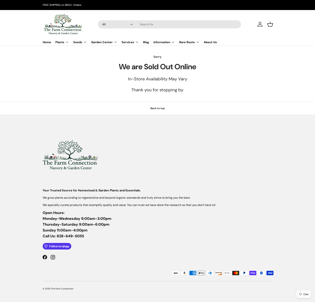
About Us (210, 42)
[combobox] (169, 24)
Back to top (157, 108)
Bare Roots (187, 42)
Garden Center (102, 42)
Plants (59, 42)
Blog (146, 42)
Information (161, 42)
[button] (270, 24)
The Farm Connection (62, 288)
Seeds (77, 42)
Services (128, 42)
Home (47, 42)
